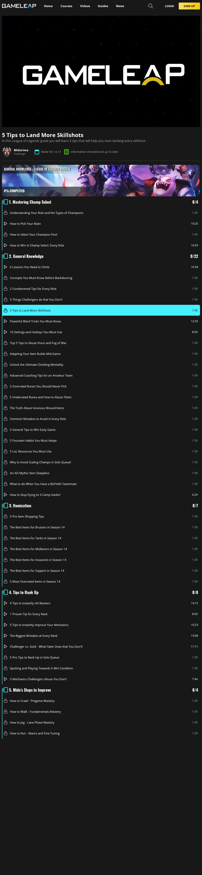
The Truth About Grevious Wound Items (37, 408)
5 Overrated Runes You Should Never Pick (38, 386)
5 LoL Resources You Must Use (30, 451)
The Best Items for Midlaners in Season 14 (38, 549)
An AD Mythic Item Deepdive (29, 473)
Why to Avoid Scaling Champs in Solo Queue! (40, 462)
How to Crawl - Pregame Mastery (32, 700)
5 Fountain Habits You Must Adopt (33, 440)
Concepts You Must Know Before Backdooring (41, 278)
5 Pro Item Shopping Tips (27, 516)
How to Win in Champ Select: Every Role (37, 245)
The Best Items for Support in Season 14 (37, 570)
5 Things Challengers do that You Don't (36, 299)
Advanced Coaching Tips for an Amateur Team (41, 375)
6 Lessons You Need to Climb (29, 267)
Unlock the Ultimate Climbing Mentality (36, 364)
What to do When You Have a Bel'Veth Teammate (43, 484)
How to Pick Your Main (25, 223)
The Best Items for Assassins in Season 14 (38, 560)
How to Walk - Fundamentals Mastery (35, 711)
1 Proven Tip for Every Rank (29, 614)
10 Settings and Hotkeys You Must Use (36, 332)
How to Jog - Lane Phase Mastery (32, 722)
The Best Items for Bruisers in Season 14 (37, 527)
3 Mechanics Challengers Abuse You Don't (38, 679)
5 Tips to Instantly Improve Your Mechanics (39, 625)
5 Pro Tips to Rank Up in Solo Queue (34, 657)
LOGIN (169, 6)
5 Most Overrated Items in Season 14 (35, 581)
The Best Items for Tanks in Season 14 (35, 538)
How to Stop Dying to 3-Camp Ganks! (35, 494)
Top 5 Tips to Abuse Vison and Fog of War (38, 343)
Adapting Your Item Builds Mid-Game (35, 353)
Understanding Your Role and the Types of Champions (46, 213)
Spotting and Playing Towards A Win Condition (41, 668)
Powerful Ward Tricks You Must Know (35, 321)
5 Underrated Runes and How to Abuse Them (40, 397)
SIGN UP (189, 6)
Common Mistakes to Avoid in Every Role (38, 419)
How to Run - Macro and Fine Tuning (35, 733)
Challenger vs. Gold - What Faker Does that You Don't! (46, 646)
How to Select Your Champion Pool (33, 234)
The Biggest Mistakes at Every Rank (33, 635)
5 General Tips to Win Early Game (32, 429)
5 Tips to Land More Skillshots (30, 310)
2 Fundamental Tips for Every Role (33, 288)
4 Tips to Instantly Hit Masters (30, 603)
